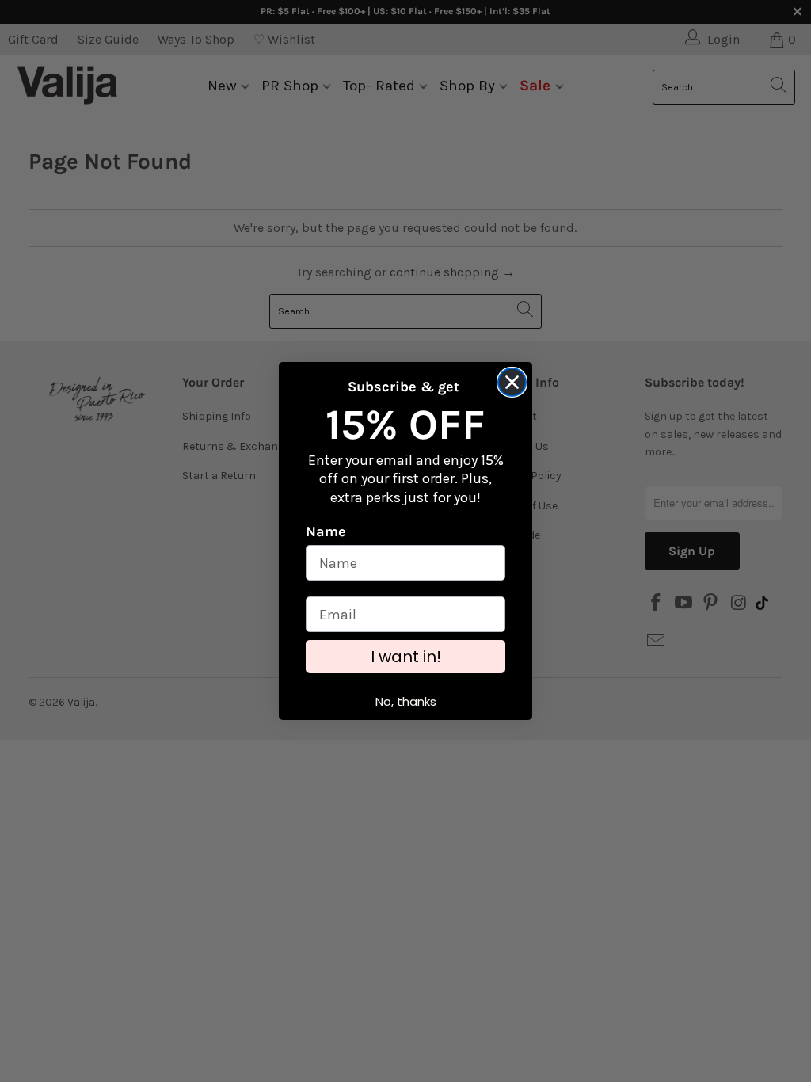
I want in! (406, 657)
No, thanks (405, 701)
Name (326, 531)
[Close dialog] (512, 382)
